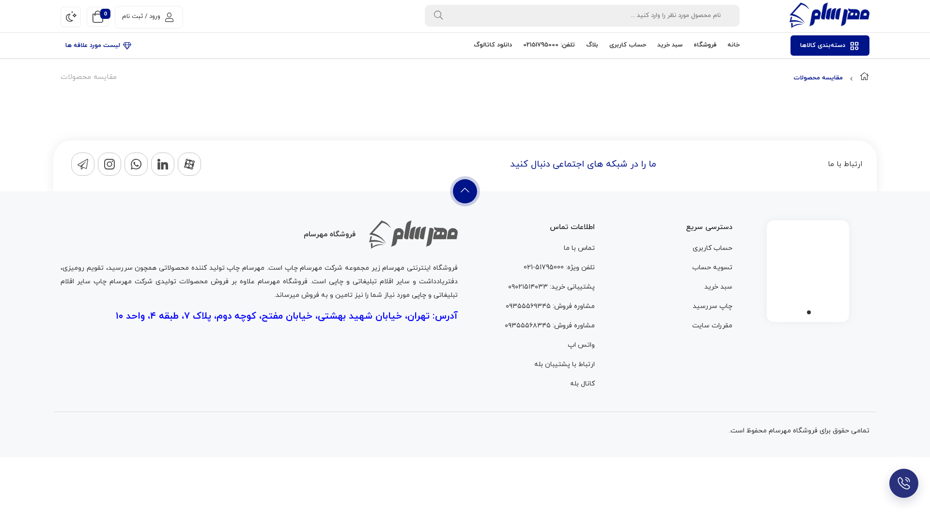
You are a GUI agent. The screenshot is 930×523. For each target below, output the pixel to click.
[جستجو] (438, 15)
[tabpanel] (808, 269)
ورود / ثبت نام (141, 16)
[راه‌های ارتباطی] (903, 483)
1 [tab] (809, 312)
